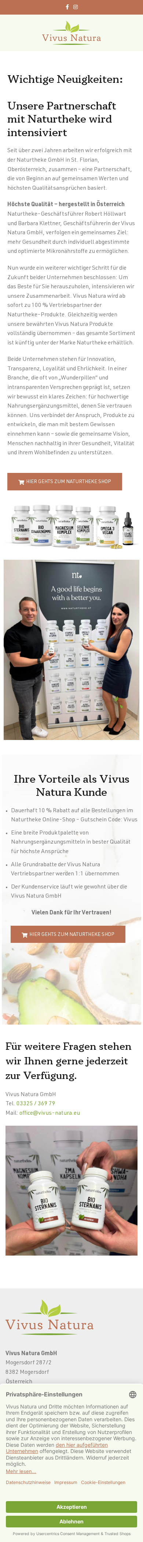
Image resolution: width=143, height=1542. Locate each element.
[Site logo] (71, 33)
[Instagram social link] (75, 7)
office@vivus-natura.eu (49, 1114)
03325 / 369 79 (35, 1104)
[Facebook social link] (67, 7)
